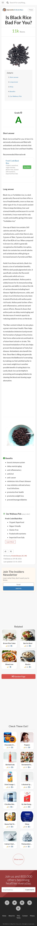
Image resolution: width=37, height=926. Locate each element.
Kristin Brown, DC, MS (19, 556)
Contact (25, 916)
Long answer (14, 82)
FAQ (18, 916)
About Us (12, 916)
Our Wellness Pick (16, 96)
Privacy (32, 916)
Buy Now (27, 167)
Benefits (12, 91)
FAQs (11, 87)
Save (31, 10)
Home (4, 916)
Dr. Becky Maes (18, 10)
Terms (18, 918)
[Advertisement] (18, 398)
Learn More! (10, 542)
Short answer (14, 77)
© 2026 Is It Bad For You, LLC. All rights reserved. (18, 924)
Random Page (19, 676)
